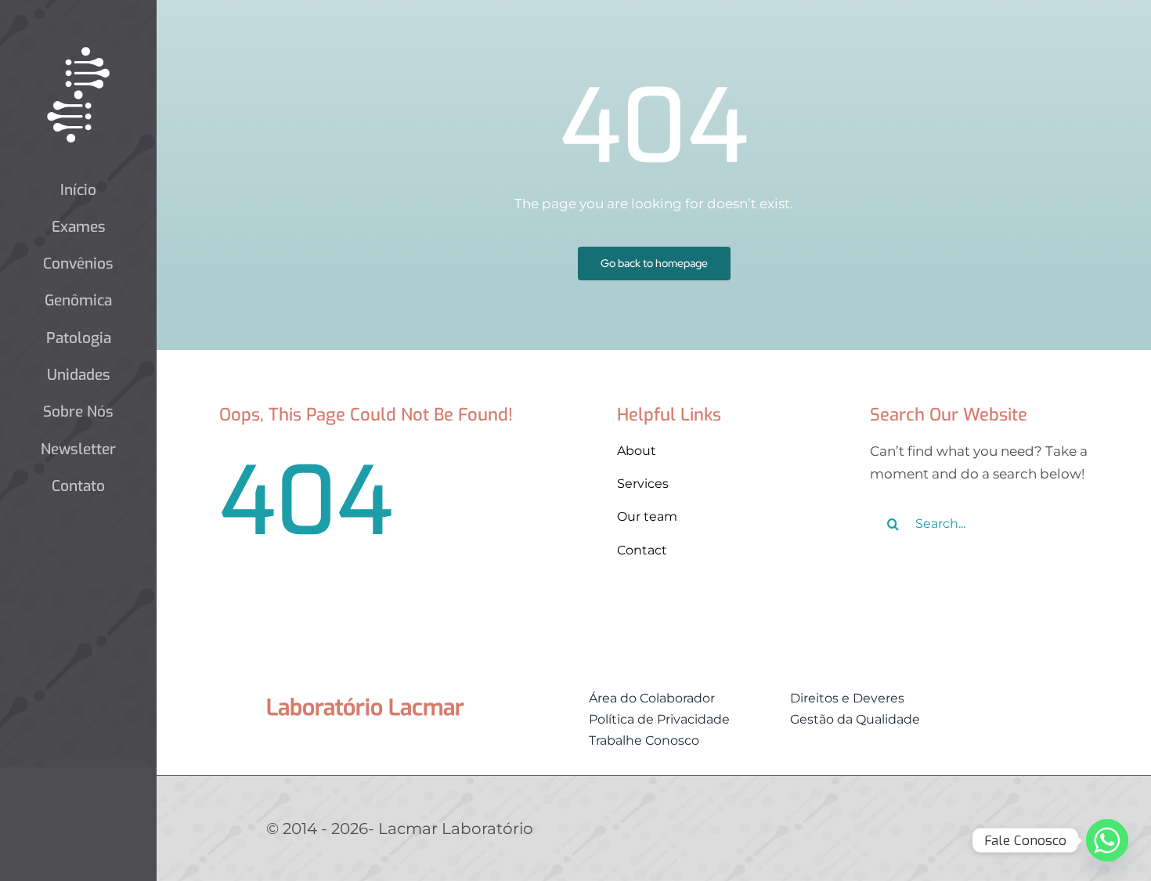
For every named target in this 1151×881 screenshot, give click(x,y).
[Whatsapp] (1107, 840)
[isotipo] (78, 53)
